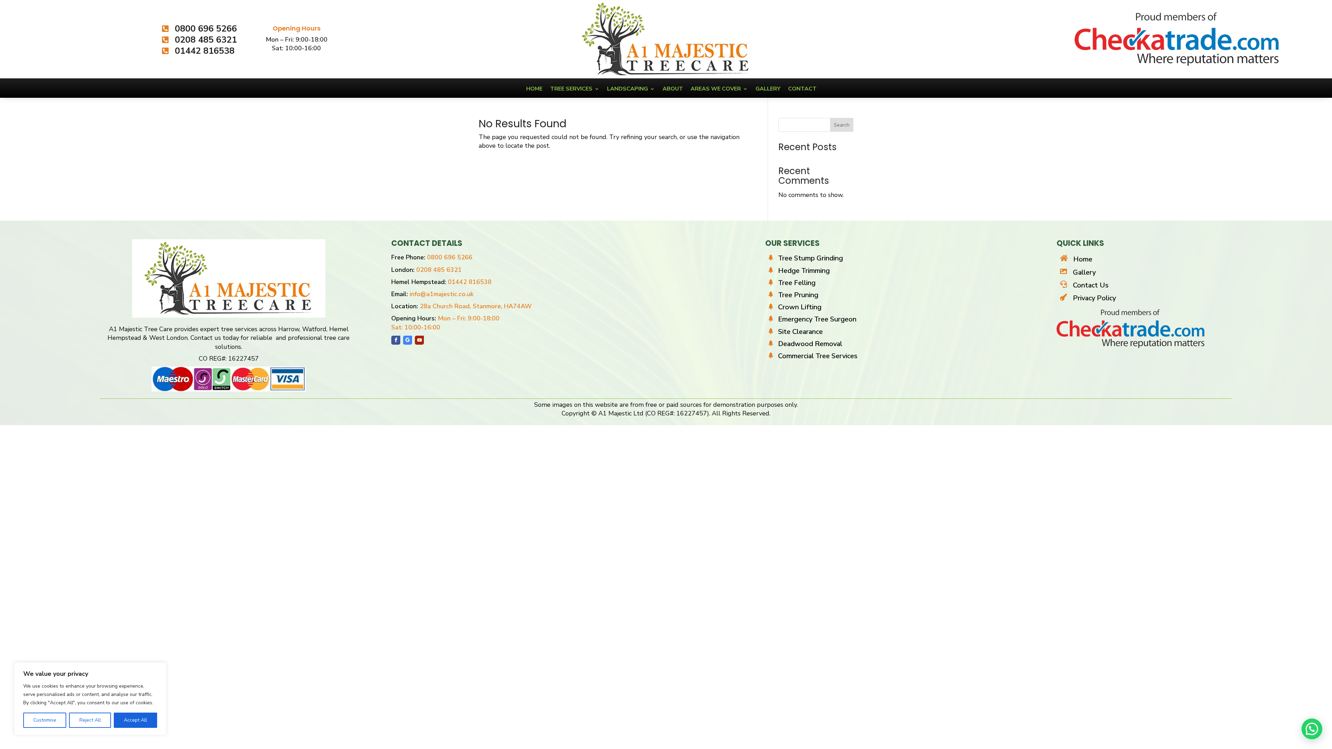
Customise (44, 720)
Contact (802, 89)
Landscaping (627, 89)
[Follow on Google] (407, 340)
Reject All (90, 720)
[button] (1311, 728)
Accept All (135, 720)
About (673, 89)
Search (841, 125)
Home (534, 89)
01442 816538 (470, 282)
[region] (90, 698)
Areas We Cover (716, 89)
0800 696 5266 (449, 257)
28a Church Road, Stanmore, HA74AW (476, 306)
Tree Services (571, 89)
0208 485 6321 (439, 270)
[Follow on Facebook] (395, 340)
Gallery (767, 89)
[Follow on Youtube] (419, 340)
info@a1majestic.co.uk (441, 294)
